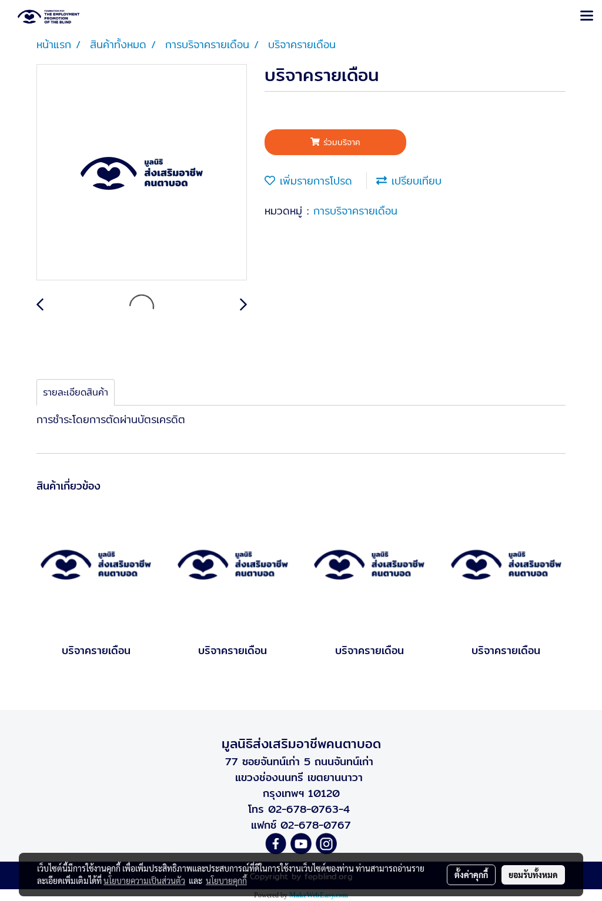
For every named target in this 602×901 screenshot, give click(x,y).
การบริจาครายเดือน (355, 210)
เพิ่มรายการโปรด (313, 180)
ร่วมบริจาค (340, 142)
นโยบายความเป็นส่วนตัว (144, 880)
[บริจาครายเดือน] (141, 173)
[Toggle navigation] (587, 16)
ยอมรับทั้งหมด (533, 874)
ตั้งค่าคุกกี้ (471, 874)
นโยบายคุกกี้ (226, 880)
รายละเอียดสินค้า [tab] (75, 392)
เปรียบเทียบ (414, 180)
